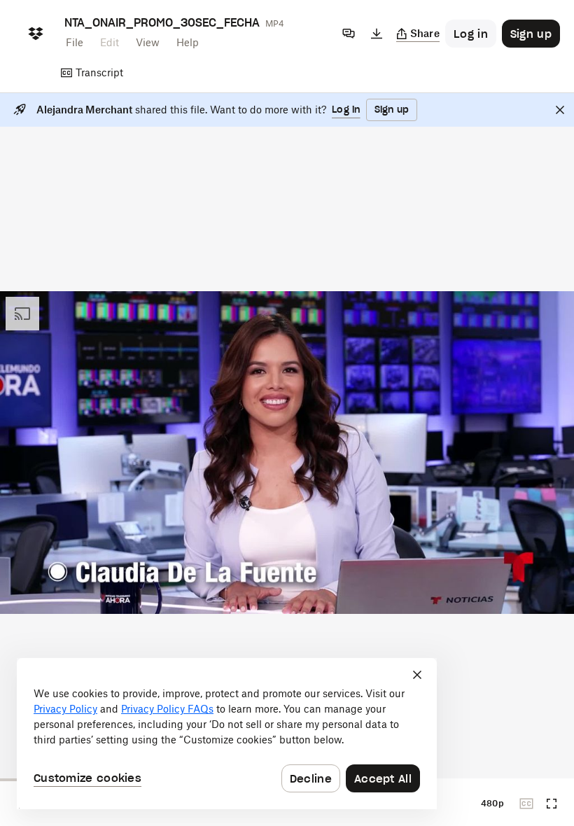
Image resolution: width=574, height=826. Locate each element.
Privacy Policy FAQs (167, 709)
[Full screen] (551, 803)
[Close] (560, 110)
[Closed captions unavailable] (526, 803)
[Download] (377, 34)
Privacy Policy (65, 709)
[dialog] (227, 733)
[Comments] (349, 34)
